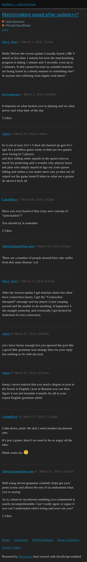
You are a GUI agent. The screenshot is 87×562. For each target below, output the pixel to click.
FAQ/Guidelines (42, 540)
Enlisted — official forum (19, 4)
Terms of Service (68, 540)
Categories (21, 540)
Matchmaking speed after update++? (40, 14)
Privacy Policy (11, 547)
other (5, 29)
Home (6, 540)
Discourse (25, 556)
